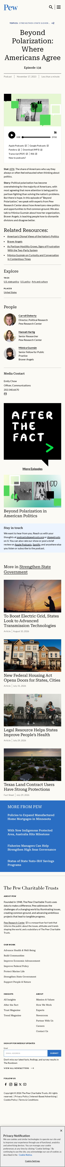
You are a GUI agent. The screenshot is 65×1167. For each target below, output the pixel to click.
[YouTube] (25, 1084)
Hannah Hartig (27, 331)
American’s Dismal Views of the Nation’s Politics (33, 236)
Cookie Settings (32, 1161)
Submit (54, 1053)
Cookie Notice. (25, 1155)
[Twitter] (20, 1084)
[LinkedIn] (16, 1084)
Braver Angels (14, 241)
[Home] (31, 888)
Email (6, 1048)
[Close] (61, 1130)
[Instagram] (11, 1084)
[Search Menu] (50, 7)
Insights (8, 994)
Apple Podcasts (23, 544)
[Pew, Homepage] (11, 7)
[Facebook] (6, 1084)
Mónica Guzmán (28, 347)
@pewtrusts (53, 537)
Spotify (36, 544)
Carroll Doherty (28, 315)
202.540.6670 (11, 389)
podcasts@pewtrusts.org (30, 537)
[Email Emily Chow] (5, 393)
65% (11, 168)
